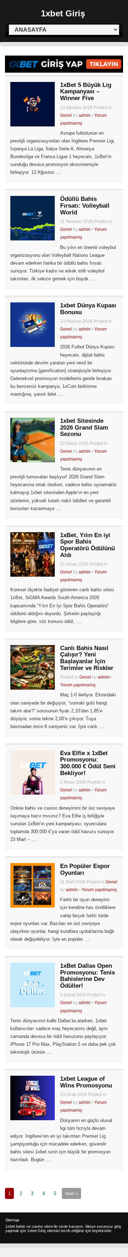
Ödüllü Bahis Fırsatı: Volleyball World (85, 205)
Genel (66, 115)
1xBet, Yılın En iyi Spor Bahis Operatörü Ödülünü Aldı (87, 545)
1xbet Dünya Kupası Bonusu (88, 309)
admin (85, 115)
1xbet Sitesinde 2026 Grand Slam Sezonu (84, 427)
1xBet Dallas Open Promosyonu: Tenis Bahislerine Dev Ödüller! (87, 975)
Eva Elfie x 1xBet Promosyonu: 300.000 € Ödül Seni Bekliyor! (88, 763)
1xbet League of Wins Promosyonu (86, 1082)
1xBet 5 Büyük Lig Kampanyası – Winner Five (85, 92)
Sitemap (12, 1220)
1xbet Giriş (63, 13)
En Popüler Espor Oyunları (85, 869)
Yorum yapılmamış (78, 684)
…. (59, 172)
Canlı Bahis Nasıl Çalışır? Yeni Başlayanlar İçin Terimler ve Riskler (86, 658)
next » (71, 1193)
